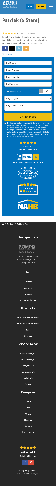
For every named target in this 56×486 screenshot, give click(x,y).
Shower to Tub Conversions (28, 324)
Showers (28, 336)
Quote (41, 7)
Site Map (34, 471)
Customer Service (28, 300)
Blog (28, 408)
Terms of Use (16, 136)
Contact (28, 282)
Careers (28, 426)
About (28, 402)
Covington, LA (28, 372)
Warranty (28, 288)
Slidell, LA (28, 378)
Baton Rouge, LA (28, 354)
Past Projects (28, 432)
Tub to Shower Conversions (28, 318)
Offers (28, 414)
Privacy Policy (29, 136)
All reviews (7, 54)
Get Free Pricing (28, 116)
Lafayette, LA (28, 366)
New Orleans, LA (28, 360)
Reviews (28, 420)
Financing (28, 294)
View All (28, 384)
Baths (28, 330)
